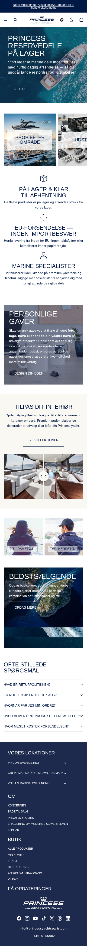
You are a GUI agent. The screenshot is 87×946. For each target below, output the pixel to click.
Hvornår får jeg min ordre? (30, 705)
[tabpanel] (43, 345)
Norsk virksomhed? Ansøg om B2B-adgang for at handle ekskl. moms (43, 6)
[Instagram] (27, 918)
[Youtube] (35, 918)
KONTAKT (14, 830)
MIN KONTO (15, 855)
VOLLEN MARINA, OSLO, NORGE (29, 783)
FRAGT (12, 861)
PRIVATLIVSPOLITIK (21, 817)
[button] (62, 20)
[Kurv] (81, 20)
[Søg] (15, 20)
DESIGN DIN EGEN (29, 373)
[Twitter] (52, 918)
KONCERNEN (17, 805)
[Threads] (60, 918)
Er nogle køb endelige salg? (30, 695)
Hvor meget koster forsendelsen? (36, 726)
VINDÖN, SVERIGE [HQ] (23, 762)
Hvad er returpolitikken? (27, 684)
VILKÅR (13, 879)
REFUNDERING (18, 867)
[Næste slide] (78, 140)
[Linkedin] (68, 918)
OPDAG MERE (25, 607)
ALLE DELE (22, 89)
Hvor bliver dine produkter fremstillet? (42, 716)
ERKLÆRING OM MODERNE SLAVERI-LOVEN (38, 823)
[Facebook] (19, 918)
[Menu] (5, 19)
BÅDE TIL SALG (18, 811)
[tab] (43, 310)
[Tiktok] (43, 918)
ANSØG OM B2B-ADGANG (25, 873)
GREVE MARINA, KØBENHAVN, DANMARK (36, 773)
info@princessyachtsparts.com (44, 928)
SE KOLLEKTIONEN (43, 440)
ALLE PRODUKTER (20, 848)
